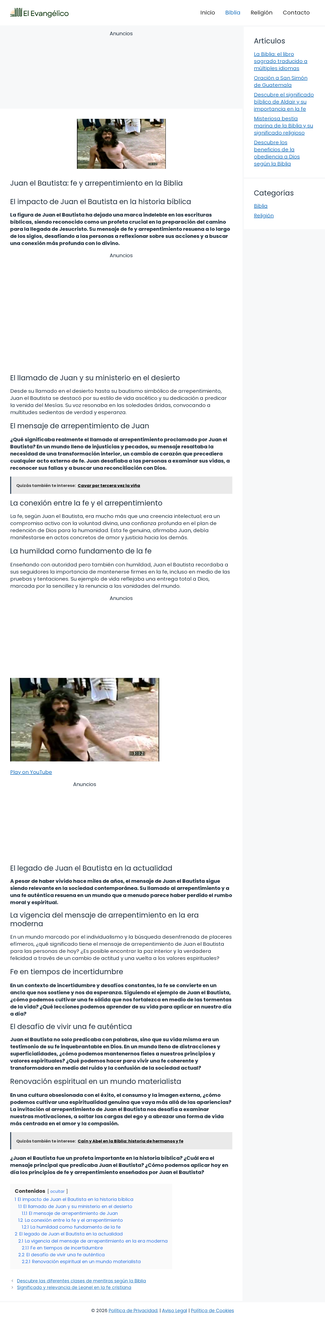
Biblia (232, 13)
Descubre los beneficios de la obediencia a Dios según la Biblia (277, 153)
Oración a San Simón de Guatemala (280, 81)
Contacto (296, 13)
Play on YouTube (31, 772)
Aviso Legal (174, 1310)
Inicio (207, 13)
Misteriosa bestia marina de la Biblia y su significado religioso (283, 125)
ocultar (57, 1191)
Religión (262, 13)
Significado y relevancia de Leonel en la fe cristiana (74, 1287)
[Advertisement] (121, 70)
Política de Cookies (212, 1310)
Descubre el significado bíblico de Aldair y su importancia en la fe (284, 101)
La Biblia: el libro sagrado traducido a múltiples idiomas (280, 61)
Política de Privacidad (133, 1310)
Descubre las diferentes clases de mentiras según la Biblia (81, 1281)
